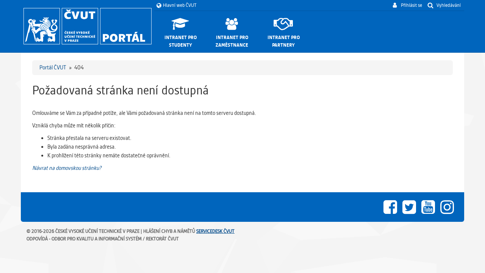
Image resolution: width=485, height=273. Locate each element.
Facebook (390, 207)
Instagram (447, 207)
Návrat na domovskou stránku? (66, 168)
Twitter (409, 207)
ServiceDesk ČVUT (215, 231)
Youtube (428, 207)
